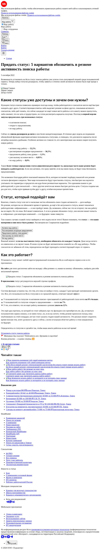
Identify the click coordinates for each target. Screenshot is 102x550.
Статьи (9, 58)
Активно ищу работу (9, 228)
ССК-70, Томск (39, 399)
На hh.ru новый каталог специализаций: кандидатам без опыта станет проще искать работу (45, 367)
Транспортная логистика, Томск (65, 409)
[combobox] (11, 543)
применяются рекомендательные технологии (50, 529)
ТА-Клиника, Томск (66, 396)
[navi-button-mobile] (3, 53)
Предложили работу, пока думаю (14, 233)
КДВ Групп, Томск (63, 404)
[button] (3, 46)
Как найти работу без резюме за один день (24, 371)
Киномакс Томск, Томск (46, 393)
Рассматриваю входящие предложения (17, 230)
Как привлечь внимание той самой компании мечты (28, 362)
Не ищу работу (7, 238)
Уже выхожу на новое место (12, 236)
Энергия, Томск (37, 401)
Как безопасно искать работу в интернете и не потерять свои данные (35, 380)
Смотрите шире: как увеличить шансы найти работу (28, 376)
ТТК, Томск (63, 407)
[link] (5, 39)
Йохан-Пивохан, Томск (35, 390)
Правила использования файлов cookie (43, 15)
